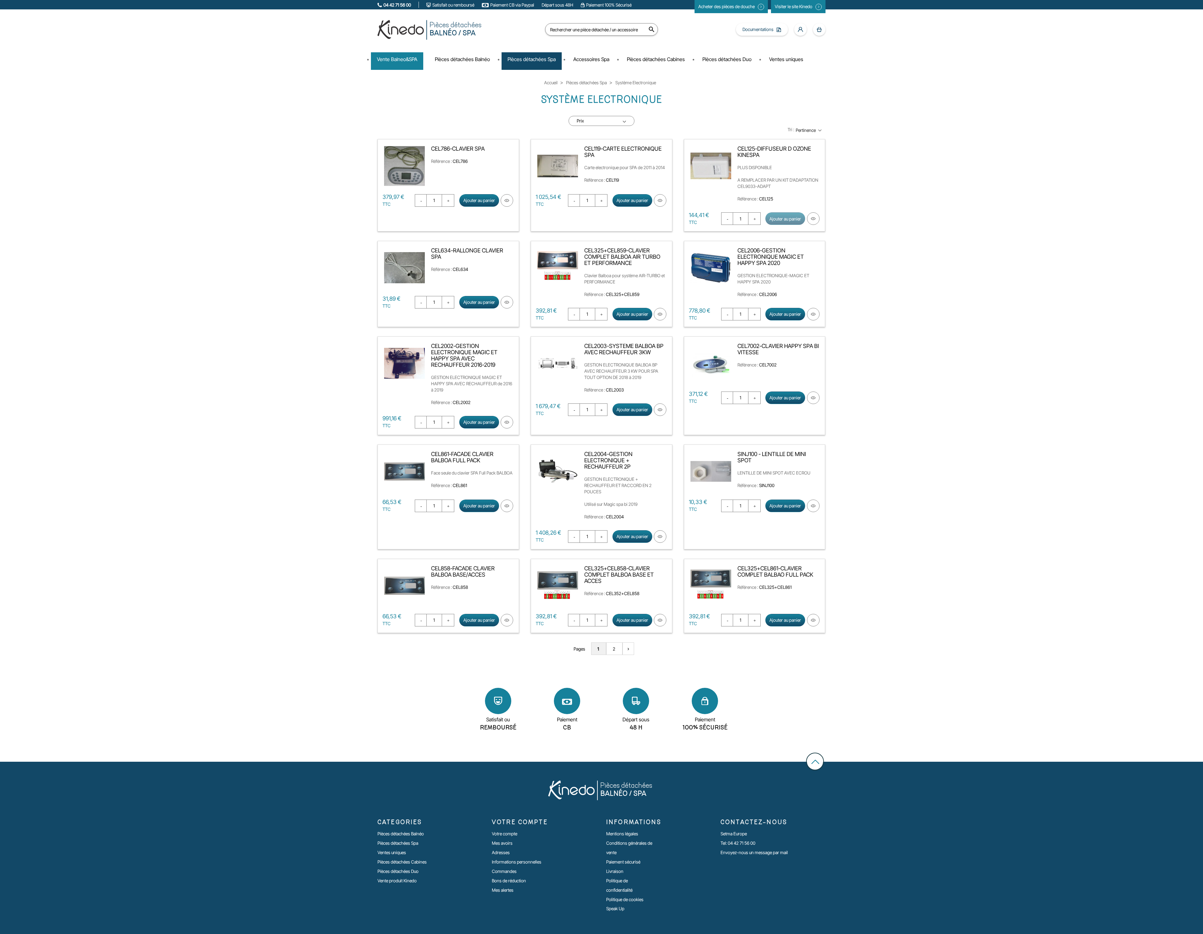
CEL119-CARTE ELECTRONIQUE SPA (623, 151)
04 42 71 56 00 (397, 5)
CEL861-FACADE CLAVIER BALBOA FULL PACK (462, 457)
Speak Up (615, 908)
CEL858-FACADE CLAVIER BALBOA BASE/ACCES (463, 571)
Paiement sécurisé (623, 861)
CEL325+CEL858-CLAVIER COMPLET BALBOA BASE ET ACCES (619, 574)
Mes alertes (502, 890)
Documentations (757, 29)
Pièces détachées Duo (398, 871)
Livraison (614, 871)
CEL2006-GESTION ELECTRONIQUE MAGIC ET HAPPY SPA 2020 (770, 256)
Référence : (441, 161)
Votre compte (504, 833)
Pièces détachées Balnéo (401, 833)
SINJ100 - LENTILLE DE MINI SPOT (771, 457)
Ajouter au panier (479, 200)
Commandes (504, 871)
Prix (580, 120)
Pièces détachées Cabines (402, 861)
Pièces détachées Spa (398, 843)
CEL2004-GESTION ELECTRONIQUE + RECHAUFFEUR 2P (608, 460)
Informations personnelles (516, 861)
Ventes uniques (392, 852)
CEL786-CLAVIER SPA (458, 148)
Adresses (501, 852)
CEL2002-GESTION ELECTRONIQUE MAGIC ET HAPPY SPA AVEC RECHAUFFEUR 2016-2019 (464, 355)
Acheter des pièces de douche (726, 6)
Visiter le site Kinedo (793, 6)
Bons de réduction (509, 880)
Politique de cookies (624, 899)
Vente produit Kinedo (397, 880)
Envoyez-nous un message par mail (754, 852)
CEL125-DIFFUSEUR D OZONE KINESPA (774, 151)
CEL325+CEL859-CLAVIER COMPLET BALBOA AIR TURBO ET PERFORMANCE (622, 256)
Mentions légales (622, 833)
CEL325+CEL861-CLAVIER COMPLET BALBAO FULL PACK (775, 571)
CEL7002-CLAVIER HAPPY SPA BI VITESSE (778, 349)
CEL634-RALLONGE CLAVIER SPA (467, 253)
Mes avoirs (502, 843)
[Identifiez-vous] (800, 29)
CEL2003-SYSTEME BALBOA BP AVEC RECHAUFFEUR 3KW (624, 349)
